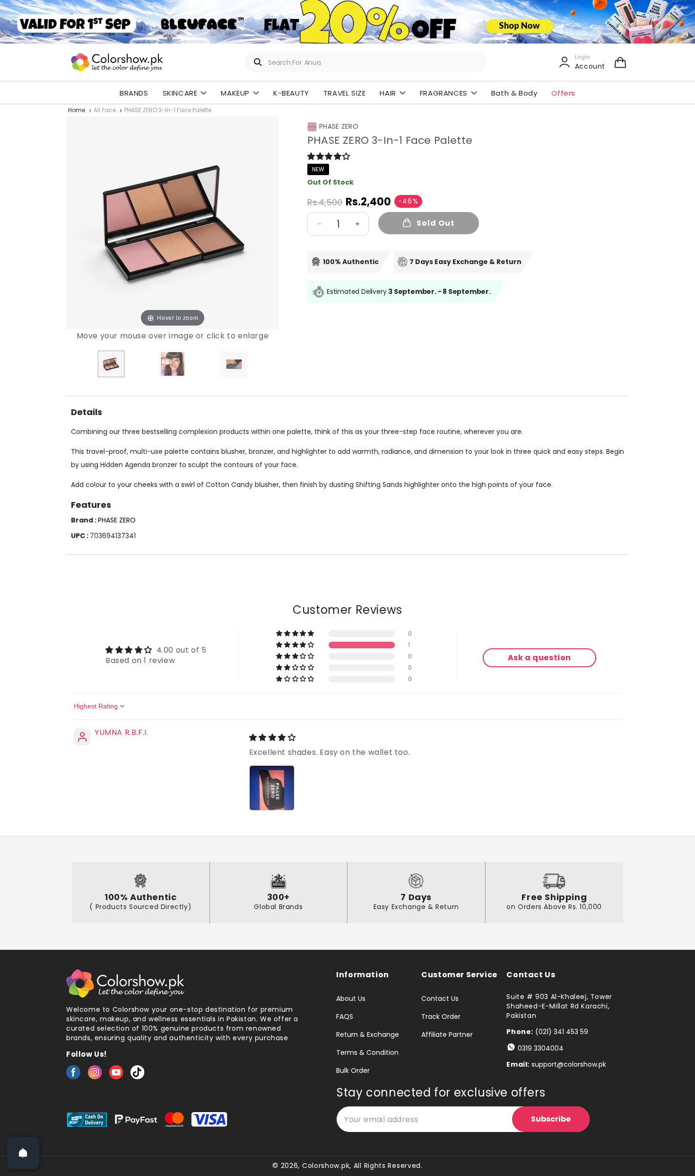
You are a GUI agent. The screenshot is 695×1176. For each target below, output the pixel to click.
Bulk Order (353, 1070)
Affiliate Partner (447, 1034)
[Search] (258, 62)
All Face (105, 110)
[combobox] (365, 62)
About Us (350, 999)
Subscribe (551, 1119)
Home (76, 110)
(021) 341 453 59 (561, 1031)
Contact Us (440, 999)
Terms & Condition (367, 1052)
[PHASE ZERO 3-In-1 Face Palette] (111, 363)
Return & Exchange (367, 1034)
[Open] (23, 1153)
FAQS (344, 1016)
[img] (272, 737)
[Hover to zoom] (172, 222)
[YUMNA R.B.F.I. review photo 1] (272, 788)
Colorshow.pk (325, 1165)
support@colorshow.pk (568, 1064)
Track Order (440, 1016)
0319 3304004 (541, 1048)
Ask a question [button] (539, 657)
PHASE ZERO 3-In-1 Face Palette (167, 110)
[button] (620, 62)
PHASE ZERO (338, 126)
